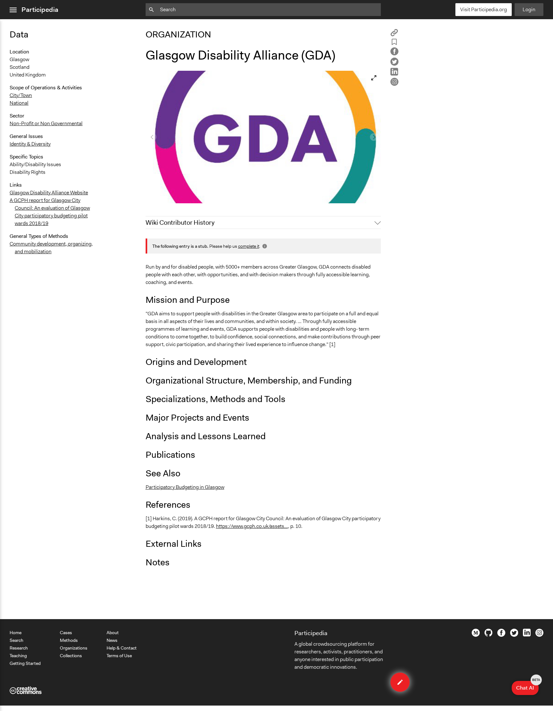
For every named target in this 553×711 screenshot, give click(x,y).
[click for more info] (264, 246)
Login (529, 9)
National (19, 103)
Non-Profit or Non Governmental (46, 123)
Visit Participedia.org (483, 9)
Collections (71, 655)
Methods (69, 640)
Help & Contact (122, 648)
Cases (66, 632)
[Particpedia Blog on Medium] (476, 635)
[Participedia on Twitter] (514, 635)
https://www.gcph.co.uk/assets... (252, 526)
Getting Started (25, 663)
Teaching (18, 655)
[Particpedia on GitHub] (489, 635)
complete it (248, 246)
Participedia (39, 9)
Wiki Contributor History (180, 222)
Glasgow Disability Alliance (179, 195)
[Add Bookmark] (394, 43)
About (113, 632)
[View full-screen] (374, 78)
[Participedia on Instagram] (539, 635)
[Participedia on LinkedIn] (527, 635)
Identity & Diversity (30, 144)
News (112, 640)
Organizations (73, 648)
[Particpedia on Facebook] (501, 635)
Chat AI (527, 686)
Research (19, 648)
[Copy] (394, 34)
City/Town (21, 95)
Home (15, 632)
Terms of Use (119, 655)
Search (16, 640)
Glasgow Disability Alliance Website (49, 192)
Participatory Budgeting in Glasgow (185, 487)
